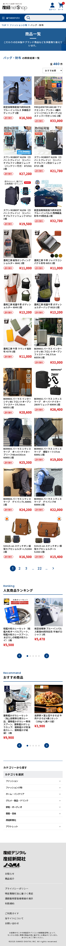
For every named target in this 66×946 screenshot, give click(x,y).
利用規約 (9, 903)
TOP (4, 25)
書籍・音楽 (11, 813)
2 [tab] (30, 656)
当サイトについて (14, 918)
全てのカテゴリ (13, 17)
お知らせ (9, 873)
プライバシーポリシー (17, 888)
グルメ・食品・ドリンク (17, 800)
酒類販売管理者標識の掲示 (19, 898)
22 (40, 568)
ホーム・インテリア (15, 793)
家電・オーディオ (14, 807)
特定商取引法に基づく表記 (19, 893)
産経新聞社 (11, 820)
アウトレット (12, 826)
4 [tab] (36, 656)
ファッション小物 (18, 25)
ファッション (12, 781)
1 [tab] (27, 656)
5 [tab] (39, 656)
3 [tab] (33, 656)
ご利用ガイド (12, 913)
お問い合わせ (12, 923)
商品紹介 (9, 878)
